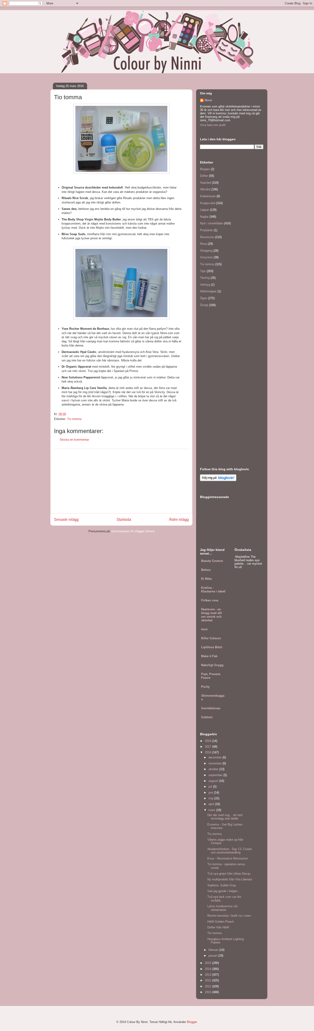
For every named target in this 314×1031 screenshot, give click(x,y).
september (215, 775)
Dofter (204, 175)
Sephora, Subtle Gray (221, 885)
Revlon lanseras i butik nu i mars (229, 915)
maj (211, 798)
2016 (208, 752)
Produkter (206, 230)
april (211, 804)
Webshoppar (208, 291)
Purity (205, 686)
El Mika (206, 578)
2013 (208, 974)
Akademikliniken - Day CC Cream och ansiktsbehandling (229, 850)
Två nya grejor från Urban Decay (229, 873)
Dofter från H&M (218, 927)
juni (211, 792)
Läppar (204, 209)
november (215, 763)
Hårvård (205, 189)
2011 (208, 986)
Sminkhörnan (210, 708)
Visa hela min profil (213, 125)
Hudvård (205, 182)
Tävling (205, 277)
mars (212, 810)
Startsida (124, 519)
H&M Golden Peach (220, 921)
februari (213, 950)
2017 (208, 746)
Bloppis (205, 169)
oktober (213, 769)
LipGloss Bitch (211, 647)
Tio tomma (74, 419)
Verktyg (205, 284)
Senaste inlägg (66, 519)
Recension (207, 237)
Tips (203, 271)
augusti (213, 781)
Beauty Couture (212, 561)
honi (204, 629)
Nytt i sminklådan (211, 223)
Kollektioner (208, 196)
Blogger (192, 1022)
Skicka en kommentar (74, 439)
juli (210, 786)
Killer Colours (211, 638)
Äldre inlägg (179, 519)
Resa (203, 243)
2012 (208, 980)
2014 (208, 969)
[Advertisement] (121, 481)
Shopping (206, 250)
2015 (208, 963)
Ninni (208, 100)
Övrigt (204, 305)
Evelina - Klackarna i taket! (213, 589)
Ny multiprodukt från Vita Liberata (229, 879)
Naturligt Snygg (212, 665)
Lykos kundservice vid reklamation (222, 908)
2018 (208, 741)
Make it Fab (209, 656)
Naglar (204, 216)
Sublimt (206, 717)
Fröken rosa (209, 600)
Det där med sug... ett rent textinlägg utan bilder (225, 816)
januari (213, 955)
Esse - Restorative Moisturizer (227, 858)
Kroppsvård (207, 203)
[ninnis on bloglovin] (218, 480)
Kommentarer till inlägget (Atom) (132, 531)
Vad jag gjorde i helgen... (223, 891)
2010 (208, 992)
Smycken (206, 257)
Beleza (206, 570)
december (215, 757)
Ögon (203, 298)
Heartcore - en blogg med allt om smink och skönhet (211, 615)
